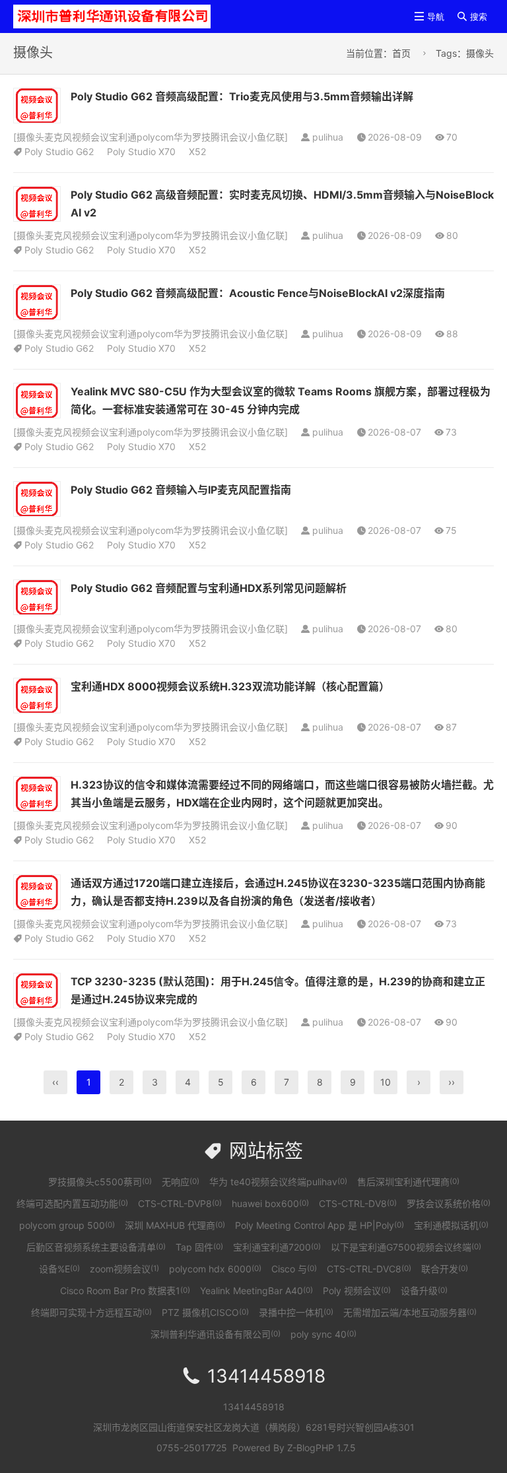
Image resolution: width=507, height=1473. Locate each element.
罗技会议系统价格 (448, 1203)
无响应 (180, 1181)
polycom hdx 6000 (215, 1268)
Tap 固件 (199, 1247)
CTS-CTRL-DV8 (358, 1203)
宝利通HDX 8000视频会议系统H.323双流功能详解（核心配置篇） (230, 686)
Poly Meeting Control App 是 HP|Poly (319, 1225)
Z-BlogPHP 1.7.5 (321, 1447)
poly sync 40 (323, 1334)
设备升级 (424, 1290)
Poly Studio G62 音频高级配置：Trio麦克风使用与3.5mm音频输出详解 (242, 96)
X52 (197, 151)
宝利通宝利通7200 (277, 1247)
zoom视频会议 (124, 1268)
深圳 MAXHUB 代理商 (175, 1225)
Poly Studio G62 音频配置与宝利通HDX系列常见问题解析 (209, 588)
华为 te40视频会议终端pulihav (278, 1181)
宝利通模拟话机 (451, 1225)
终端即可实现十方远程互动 (91, 1312)
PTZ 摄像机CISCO (205, 1312)
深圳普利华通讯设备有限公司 (216, 1334)
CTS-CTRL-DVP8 (180, 1203)
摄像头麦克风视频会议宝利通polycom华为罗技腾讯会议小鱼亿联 (151, 137)
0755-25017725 (191, 1447)
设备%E (59, 1268)
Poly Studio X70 (141, 151)
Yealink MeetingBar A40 (256, 1290)
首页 (401, 53)
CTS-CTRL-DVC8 (369, 1268)
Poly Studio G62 (59, 151)
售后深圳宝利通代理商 (408, 1181)
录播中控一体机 (296, 1312)
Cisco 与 (294, 1268)
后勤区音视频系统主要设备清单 (96, 1247)
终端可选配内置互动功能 (72, 1203)
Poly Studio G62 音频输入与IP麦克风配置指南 (181, 489)
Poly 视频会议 (357, 1290)
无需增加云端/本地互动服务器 (410, 1312)
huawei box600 (270, 1203)
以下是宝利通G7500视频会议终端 (406, 1247)
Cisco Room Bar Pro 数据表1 (125, 1290)
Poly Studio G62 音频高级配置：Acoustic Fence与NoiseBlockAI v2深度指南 (258, 293)
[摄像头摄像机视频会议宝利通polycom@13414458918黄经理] (112, 15)
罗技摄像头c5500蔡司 (100, 1181)
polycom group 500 (67, 1225)
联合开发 (444, 1268)
